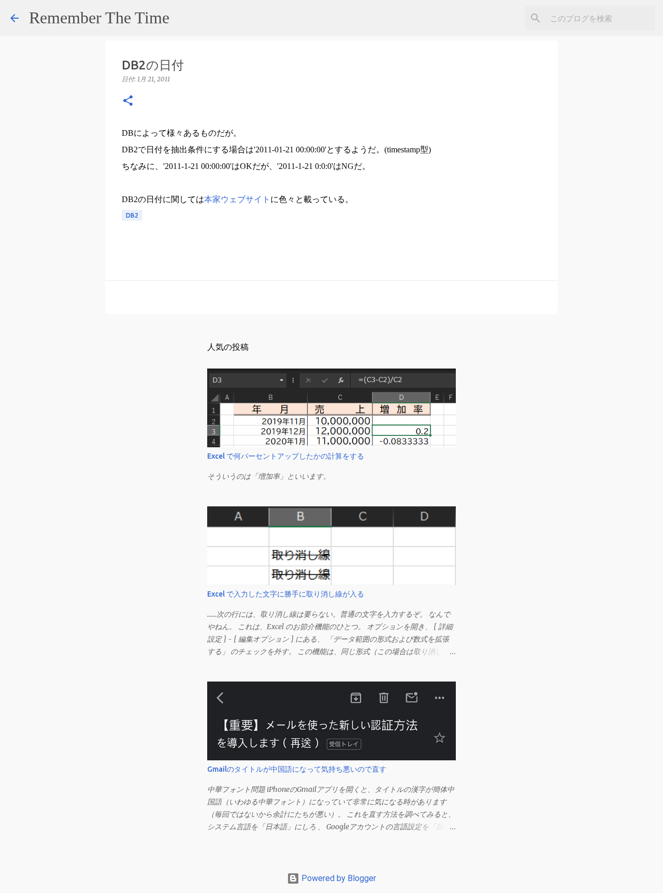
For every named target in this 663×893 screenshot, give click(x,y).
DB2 (132, 215)
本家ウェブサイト (237, 199)
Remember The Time (99, 17)
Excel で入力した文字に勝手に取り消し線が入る (285, 594)
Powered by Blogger (337, 878)
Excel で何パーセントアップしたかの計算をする (285, 456)
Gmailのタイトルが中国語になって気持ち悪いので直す (296, 769)
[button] (128, 101)
